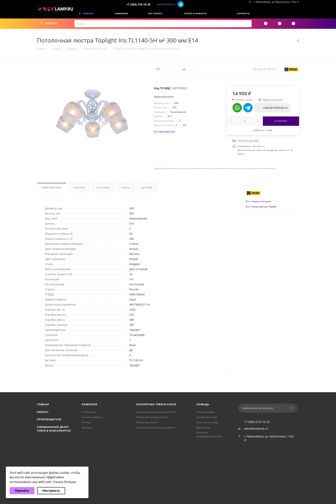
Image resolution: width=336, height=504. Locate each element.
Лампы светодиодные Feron (152, 417)
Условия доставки (206, 417)
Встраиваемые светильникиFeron (155, 427)
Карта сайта (203, 427)
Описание (79, 187)
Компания (89, 404)
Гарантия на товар (207, 422)
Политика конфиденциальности (209, 434)
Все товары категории (258, 201)
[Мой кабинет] (297, 14)
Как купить (103, 187)
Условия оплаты (205, 412)
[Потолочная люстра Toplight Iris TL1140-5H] (92, 113)
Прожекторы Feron (146, 422)
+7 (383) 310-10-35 (138, 4)
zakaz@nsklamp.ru (166, 4)
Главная (43, 404)
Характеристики (51, 187)
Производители (49, 419)
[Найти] (247, 23)
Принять (22, 490)
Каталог (43, 412)
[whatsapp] (237, 108)
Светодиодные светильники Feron (156, 412)
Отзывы (86, 422)
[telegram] (180, 4)
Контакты (87, 427)
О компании (89, 412)
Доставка (147, 187)
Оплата (126, 187)
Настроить (51, 490)
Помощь (202, 404)
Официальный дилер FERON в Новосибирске (54, 428)
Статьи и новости (92, 417)
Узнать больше (64, 482)
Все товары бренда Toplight (261, 206)
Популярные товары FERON (156, 404)
